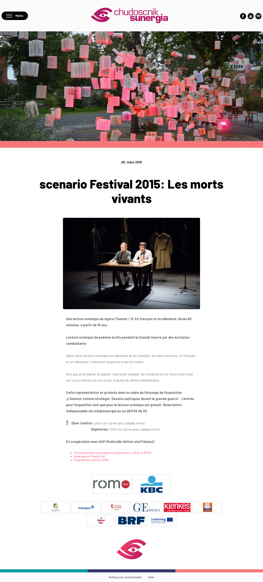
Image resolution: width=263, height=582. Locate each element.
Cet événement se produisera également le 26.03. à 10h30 (112, 452)
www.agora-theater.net (90, 456)
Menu (19, 16)
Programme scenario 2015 (91, 460)
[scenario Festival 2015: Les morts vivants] (131, 308)
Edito (151, 577)
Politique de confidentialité (125, 577)
